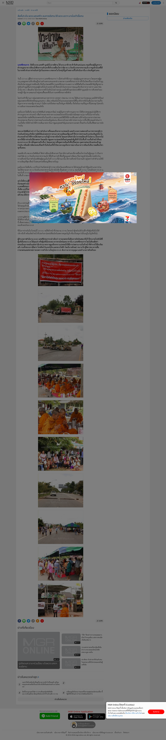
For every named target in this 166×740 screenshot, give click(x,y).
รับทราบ (156, 711)
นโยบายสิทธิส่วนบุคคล (115, 716)
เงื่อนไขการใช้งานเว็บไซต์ (133, 713)
